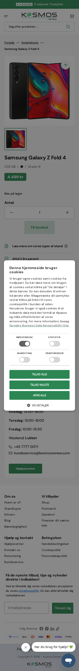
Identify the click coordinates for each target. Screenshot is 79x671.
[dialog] (39, 335)
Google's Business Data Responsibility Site (39, 325)
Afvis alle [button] (39, 395)
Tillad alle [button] (39, 374)
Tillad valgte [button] (39, 385)
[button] (39, 407)
